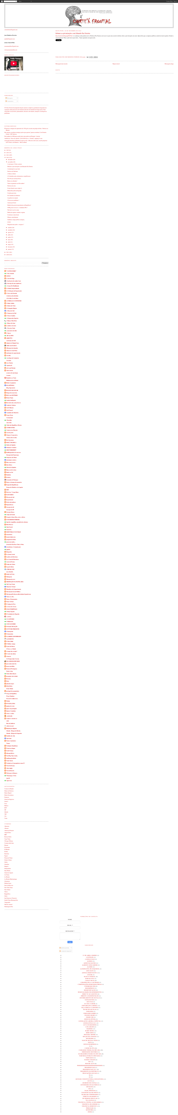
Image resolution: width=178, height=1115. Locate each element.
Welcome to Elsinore (11, 773)
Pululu (8, 701)
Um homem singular (89, 1098)
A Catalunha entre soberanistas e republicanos (19, 176)
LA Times (6, 875)
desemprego (89, 988)
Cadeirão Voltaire (11, 405)
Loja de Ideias (10, 567)
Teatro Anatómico (11, 741)
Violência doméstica (90, 1106)
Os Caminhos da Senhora (13, 195)
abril (9, 242)
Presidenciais (90, 1067)
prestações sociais (90, 1073)
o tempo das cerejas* (11, 651)
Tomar (8, 743)
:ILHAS (8, 276)
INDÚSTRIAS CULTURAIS (13, 532)
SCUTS (90, 1081)
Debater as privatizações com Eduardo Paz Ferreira (20, 166)
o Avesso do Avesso (11, 606)
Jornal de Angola (8, 873)
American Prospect (9, 830)
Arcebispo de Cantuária (12, 358)
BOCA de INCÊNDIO (12, 395)
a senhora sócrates (11, 325)
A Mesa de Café (10, 311)
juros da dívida (90, 1019)
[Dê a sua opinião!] (92, 57)
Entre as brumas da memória (14, 482)
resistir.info (9, 716)
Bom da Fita (89, 978)
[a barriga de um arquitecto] (13, 283)
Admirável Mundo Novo (12, 343)
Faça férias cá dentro (89, 1007)
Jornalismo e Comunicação (13, 547)
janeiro (10, 249)
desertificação (90, 990)
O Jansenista (9, 634)
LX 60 (9, 222)
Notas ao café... (10, 596)
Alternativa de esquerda (89, 969)
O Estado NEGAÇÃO (11, 626)
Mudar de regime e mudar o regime (16, 212)
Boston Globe (7, 837)
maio (9, 239)
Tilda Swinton (89, 1090)
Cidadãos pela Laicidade (90, 982)
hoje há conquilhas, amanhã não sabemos (17, 522)
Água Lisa (9, 780)
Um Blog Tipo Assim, (12, 756)
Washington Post (8, 906)
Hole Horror (9, 524)
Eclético (8, 477)
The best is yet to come (13, 210)
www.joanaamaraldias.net (10, 50)
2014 (7, 152)
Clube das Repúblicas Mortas (14, 425)
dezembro (10, 159)
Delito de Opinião (11, 445)
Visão (5, 818)
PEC (89, 1061)
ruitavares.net (10, 726)
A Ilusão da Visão (11, 306)
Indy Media (7, 870)
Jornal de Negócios (9, 799)
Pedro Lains (9, 671)
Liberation (7, 881)
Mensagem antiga (169, 64)
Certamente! (9, 417)
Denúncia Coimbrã (11, 447)
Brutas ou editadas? (12, 181)
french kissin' (9, 500)
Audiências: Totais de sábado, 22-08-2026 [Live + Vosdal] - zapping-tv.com (23, 138)
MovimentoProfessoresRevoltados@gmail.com (18, 594)
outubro (10, 227)
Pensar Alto (89, 1063)
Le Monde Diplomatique (10, 879)
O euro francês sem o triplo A (14, 188)
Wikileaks (90, 1108)
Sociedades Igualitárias (90, 1085)
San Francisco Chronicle (10, 898)
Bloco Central (89, 976)
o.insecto (8, 656)
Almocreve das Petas (11, 350)
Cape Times (7, 839)
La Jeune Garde (10, 554)
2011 (7, 252)
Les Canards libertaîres (12, 559)
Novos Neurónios (90, 1044)
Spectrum (8, 738)
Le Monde (7, 877)
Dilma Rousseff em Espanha (14, 190)
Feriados (89, 1011)
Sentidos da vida (10, 736)
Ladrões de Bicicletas (12, 557)
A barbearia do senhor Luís (13, 281)
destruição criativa (11, 460)
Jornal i (6, 801)
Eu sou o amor (89, 1004)
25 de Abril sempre (90, 955)
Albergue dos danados (12, 348)
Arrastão (8, 360)
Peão (7, 681)
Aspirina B (9, 365)
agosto (9, 232)
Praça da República (11, 693)
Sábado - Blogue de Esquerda (14, 733)
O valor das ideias (11, 654)
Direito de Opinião (11, 467)
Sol (89, 1089)
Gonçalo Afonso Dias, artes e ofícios (15, 517)
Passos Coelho (89, 1060)
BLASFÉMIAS (10, 385)
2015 (7, 150)
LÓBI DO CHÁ (10, 569)
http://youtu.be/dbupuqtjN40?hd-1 (64, 36)
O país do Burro (10, 646)
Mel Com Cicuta (10, 584)
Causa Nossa (9, 415)
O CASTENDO (10, 619)
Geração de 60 (10, 507)
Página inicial (116, 64)
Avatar (89, 975)
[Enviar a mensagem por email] (90, 57)
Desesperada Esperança (12, 455)
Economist (7, 847)
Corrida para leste (11, 193)
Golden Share (90, 1015)
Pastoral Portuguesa (11, 669)
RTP (5, 808)
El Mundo (7, 849)
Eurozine (6, 854)
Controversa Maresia (12, 430)
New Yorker (7, 889)
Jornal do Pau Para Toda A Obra (15, 544)
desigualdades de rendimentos (90, 992)
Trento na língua (10, 748)
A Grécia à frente (11, 174)
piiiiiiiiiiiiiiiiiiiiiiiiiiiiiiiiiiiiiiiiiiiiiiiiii (89, 1065)
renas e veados (10, 713)
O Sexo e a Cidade (11, 649)
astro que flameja (10, 368)
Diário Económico (9, 795)
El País (6, 851)
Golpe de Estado (10, 514)
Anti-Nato (90, 971)
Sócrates (89, 1087)
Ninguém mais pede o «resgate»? (15, 224)
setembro (10, 230)
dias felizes (9, 465)
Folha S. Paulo (8, 860)
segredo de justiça (90, 1083)
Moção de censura (90, 1036)
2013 (7, 155)
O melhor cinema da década (89, 1050)
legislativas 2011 (89, 1023)
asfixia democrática (90, 973)
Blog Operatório (10, 388)
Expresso (6, 797)
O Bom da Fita (90, 1048)
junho (9, 237)
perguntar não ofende (12, 676)
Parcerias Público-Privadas (89, 1056)
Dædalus (8, 475)
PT (90, 1077)
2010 (7, 254)
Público (6, 805)
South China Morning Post (11, 900)
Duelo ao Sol (9, 472)
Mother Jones (7, 883)
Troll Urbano (9, 751)
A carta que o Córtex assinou (14, 164)
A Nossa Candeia (10, 316)
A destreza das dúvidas (12, 296)
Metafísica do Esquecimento (13, 589)
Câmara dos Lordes (11, 437)
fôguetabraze (9, 504)
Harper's (6, 866)
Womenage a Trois (11, 775)
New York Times (8, 887)
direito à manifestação (90, 996)
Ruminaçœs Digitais (11, 728)
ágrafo (8, 778)
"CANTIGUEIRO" (11, 271)
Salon (5, 896)
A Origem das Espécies (12, 318)
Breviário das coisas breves (13, 403)
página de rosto (10, 706)
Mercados (90, 1032)
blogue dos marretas (11, 393)
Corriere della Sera (9, 843)
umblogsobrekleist (11, 758)
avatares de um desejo (12, 373)
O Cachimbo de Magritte (12, 614)
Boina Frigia (9, 398)
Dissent (6, 845)
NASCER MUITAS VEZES (90, 1040)
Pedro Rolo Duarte (11, 674)
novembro (10, 162)
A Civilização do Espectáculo (14, 291)
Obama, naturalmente (12, 217)
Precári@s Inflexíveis (12, 698)
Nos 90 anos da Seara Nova (14, 178)
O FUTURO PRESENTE (12, 629)
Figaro (6, 856)
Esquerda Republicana (12, 485)
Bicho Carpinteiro (11, 383)
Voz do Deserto (10, 770)
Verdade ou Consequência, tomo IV (15, 763)
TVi (5, 816)
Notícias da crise (11, 186)
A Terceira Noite (10, 328)
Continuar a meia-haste (13, 215)
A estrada (90, 957)
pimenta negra (10, 683)
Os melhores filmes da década (89, 1054)
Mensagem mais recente (61, 64)
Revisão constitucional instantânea (90, 1079)
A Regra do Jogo (10, 323)
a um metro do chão (11, 330)
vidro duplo (9, 768)
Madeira (90, 1029)
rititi (7, 721)
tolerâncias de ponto (89, 1092)
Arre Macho (9, 363)
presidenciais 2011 (90, 1069)
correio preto (9, 432)
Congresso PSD (89, 986)
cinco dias (9, 422)
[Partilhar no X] (93, 57)
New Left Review (8, 885)
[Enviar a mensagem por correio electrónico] (87, 57)
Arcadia (8, 355)
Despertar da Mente (11, 457)
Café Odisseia (10, 408)
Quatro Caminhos (11, 711)
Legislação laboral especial (90, 1021)
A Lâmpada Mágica (11, 308)
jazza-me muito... (10, 542)
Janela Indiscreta (10, 537)
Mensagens (10, 98)
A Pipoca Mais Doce (11, 321)
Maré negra (89, 1031)
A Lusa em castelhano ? (13, 200)
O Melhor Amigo (10, 644)
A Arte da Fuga (10, 278)
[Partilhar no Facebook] (95, 57)
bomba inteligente (11, 400)
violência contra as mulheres (90, 1102)
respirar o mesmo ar (11, 718)
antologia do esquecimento (13, 353)
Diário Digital (7, 793)
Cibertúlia (9, 420)
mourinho (89, 1038)
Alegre (90, 967)
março (9, 244)
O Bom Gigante (10, 611)
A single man (90, 959)
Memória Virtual (10, 587)
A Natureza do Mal (11, 313)
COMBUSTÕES (10, 427)
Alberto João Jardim (90, 965)
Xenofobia (90, 1110)
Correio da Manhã (9, 789)
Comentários (10, 101)
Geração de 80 (10, 509)
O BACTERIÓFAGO (11, 609)
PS (90, 1075)
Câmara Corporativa (12, 435)
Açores (89, 961)
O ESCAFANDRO (11, 624)
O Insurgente (9, 631)
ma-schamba (9, 572)
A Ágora (8, 333)
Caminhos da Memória (12, 412)
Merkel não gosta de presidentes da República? (19, 205)
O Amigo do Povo (10, 604)
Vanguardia (7, 902)
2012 (7, 157)
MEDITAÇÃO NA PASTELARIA (14, 581)
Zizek (90, 1112)
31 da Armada (10, 273)
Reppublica (7, 894)
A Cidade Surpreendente (12, 288)
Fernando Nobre (90, 1013)
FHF (7, 490)
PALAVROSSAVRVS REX (13, 661)
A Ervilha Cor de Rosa (12, 298)
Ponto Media (9, 688)
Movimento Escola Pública (13, 591)
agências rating (90, 963)
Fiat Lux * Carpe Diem (12, 492)
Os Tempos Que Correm (12, 659)
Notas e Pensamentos (11, 599)
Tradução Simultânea (12, 746)
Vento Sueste (9, 760)
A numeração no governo (13, 169)
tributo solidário (90, 1096)
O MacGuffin (9, 641)
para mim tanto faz (11, 664)
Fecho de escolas (89, 1009)
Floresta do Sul (10, 497)
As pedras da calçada (12, 198)
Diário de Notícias (9, 791)
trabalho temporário (89, 1094)
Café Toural (9, 410)
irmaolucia (9, 534)
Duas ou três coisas (11, 470)
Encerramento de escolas (90, 998)
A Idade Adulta (10, 303)
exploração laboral (90, 1005)
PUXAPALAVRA (10, 703)
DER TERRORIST (11, 450)
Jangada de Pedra (11, 539)
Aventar (8, 375)
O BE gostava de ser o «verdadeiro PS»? (17, 207)
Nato (90, 1042)
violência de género (90, 1104)
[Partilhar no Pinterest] (97, 57)
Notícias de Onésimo (12, 171)
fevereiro (10, 247)
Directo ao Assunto (89, 994)
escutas (90, 1002)
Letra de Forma (10, 562)
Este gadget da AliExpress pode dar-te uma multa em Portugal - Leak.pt (22, 136)
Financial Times (8, 858)
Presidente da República (89, 1071)
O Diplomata (9, 621)
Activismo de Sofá (11, 340)
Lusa (5, 803)
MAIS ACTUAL (10, 574)
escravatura (90, 1000)
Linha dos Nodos (10, 564)
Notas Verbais (10, 601)
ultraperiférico (10, 753)
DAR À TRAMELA (11, 442)
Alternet (6, 828)
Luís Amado (89, 1027)
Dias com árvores (10, 462)
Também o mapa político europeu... (16, 219)
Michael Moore (90, 1034)
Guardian (6, 864)
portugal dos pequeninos (12, 691)
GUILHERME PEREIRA (13, 519)
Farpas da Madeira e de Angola (14, 487)
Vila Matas (90, 1100)
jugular (8, 549)
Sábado (6, 812)
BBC (5, 834)
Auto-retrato (9, 370)
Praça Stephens (10, 696)
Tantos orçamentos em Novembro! (15, 183)
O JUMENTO (10, 639)
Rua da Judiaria (10, 723)
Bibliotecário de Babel (12, 380)
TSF (5, 814)
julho (9, 235)
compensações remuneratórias (90, 984)
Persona (8, 679)
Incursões (8, 529)
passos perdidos (10, 666)
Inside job (89, 1017)
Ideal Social (9, 527)
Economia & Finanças (12, 480)
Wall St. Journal (8, 904)
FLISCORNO (9, 495)
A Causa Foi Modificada (12, 286)
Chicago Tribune (8, 841)
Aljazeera (6, 826)
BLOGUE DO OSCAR (12, 390)
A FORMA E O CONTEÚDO (13, 301)
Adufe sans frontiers (11, 345)
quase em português (11, 708)
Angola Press (7, 832)
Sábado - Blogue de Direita (13, 731)
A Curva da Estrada (11, 293)
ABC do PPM (9, 335)
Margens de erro (10, 579)
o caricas (8, 616)
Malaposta (9, 577)
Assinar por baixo (11, 203)
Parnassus (90, 1058)
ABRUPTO (9, 338)
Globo (6, 862)
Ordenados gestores (90, 1052)
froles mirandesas (11, 502)
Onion (6, 892)
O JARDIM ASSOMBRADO (13, 636)
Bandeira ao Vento (11, 378)
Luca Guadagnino (89, 1025)
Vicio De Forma (10, 766)
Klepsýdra (9, 552)
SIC (5, 810)
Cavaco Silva (90, 980)
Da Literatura (10, 440)
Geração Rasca (10, 512)
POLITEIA (9, 686)
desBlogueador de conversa (13, 452)
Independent (7, 868)
